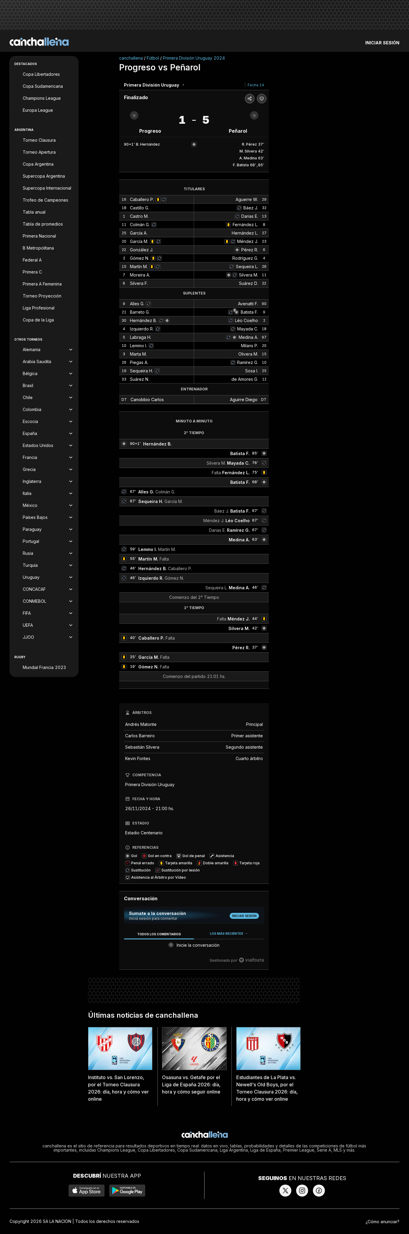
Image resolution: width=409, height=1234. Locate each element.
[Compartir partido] (250, 98)
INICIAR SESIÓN (382, 42)
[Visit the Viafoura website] (251, 960)
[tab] (159, 934)
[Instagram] (302, 1191)
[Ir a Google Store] (127, 1190)
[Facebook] (319, 1191)
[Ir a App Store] (86, 1190)
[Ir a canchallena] (39, 41)
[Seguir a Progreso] (134, 115)
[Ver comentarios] (261, 98)
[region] (194, 947)
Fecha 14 (256, 85)
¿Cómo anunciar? (382, 1221)
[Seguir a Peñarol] (254, 115)
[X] (285, 1191)
